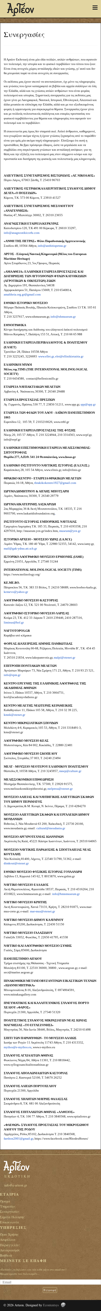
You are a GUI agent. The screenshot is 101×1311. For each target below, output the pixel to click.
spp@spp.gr (88, 404)
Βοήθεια (6, 1255)
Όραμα (5, 1201)
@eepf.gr (14, 439)
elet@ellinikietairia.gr (69, 356)
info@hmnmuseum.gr (66, 894)
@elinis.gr (74, 470)
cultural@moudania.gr (50, 828)
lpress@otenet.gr (62, 788)
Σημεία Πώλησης (12, 1217)
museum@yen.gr (70, 531)
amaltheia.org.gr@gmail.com (22, 294)
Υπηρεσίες (8, 1206)
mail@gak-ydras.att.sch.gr (20, 548)
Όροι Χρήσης (9, 1234)
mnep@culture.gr (70, 771)
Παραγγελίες (10, 1245)
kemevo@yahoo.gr (16, 592)
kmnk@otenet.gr (14, 714)
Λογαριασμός (10, 1250)
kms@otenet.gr (13, 732)
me (49, 788)
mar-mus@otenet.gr (42, 911)
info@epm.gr (12, 675)
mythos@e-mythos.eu (17, 1047)
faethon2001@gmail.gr (18, 1138)
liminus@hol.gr (14, 622)
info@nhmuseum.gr (63, 316)
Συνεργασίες (9, 1211)
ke (5, 697)
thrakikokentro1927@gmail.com (55, 483)
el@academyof (16, 697)
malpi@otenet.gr (64, 657)
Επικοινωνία (9, 1222)
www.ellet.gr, (46, 356)
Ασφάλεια (8, 1239)
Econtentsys (51, 1305)
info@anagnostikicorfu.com (21, 233)
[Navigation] (95, 7)
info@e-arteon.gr (15, 1185)
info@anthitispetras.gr (52, 245)
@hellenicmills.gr (46, 378)
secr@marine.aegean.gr (18, 972)
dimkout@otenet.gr (16, 863)
